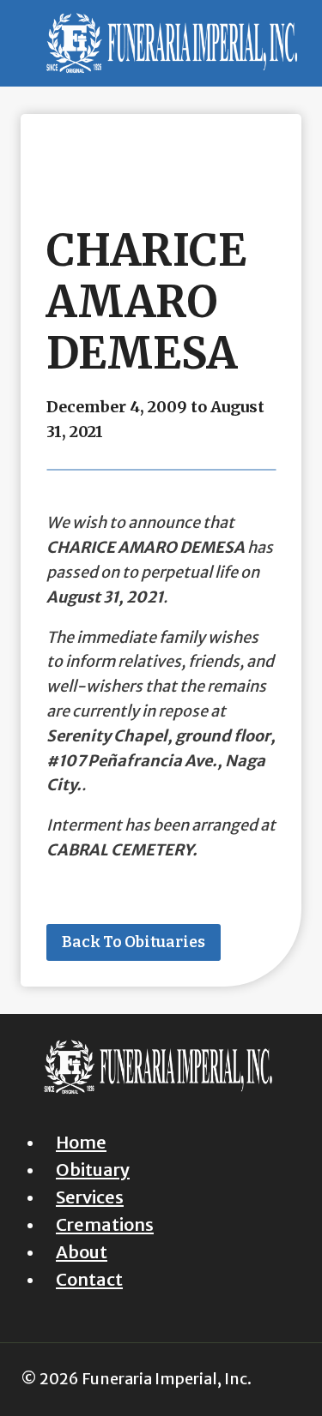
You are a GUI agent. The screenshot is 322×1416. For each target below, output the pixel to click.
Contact (89, 1279)
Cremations (105, 1224)
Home (81, 1142)
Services (90, 1197)
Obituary (93, 1169)
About (81, 1252)
